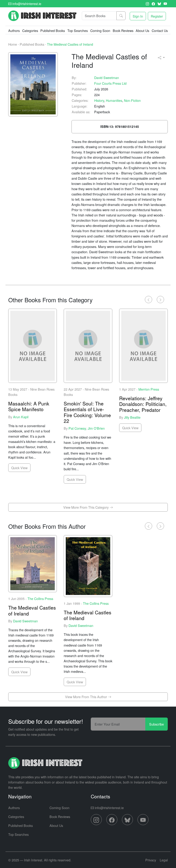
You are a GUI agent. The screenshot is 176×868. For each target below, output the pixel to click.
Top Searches (77, 30)
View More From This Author (86, 696)
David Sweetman (106, 77)
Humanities (114, 100)
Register (157, 16)
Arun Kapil (20, 416)
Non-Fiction (132, 100)
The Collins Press (40, 598)
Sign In (138, 16)
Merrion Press (148, 389)
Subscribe (156, 724)
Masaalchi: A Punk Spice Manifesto (28, 406)
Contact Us (160, 30)
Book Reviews (123, 30)
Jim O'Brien (96, 428)
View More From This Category (86, 507)
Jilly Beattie (132, 417)
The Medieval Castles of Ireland (70, 44)
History (99, 100)
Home (12, 44)
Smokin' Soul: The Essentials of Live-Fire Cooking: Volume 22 (87, 412)
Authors (14, 30)
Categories (16, 816)
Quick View (19, 467)
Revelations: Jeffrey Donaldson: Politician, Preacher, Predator (143, 404)
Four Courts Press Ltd (110, 83)
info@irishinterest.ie (26, 3)
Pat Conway (77, 428)
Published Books (52, 30)
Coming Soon (100, 30)
